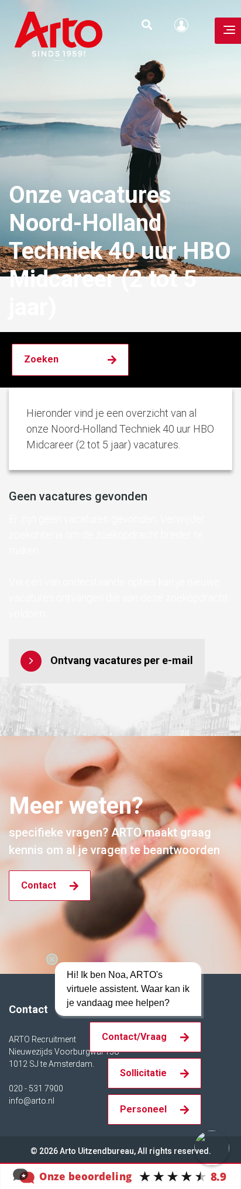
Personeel (143, 1109)
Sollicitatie (143, 1073)
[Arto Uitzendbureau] (120, 1175)
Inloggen (184, 25)
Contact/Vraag (134, 1036)
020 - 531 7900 (36, 1088)
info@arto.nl (31, 1100)
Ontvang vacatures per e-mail (121, 660)
